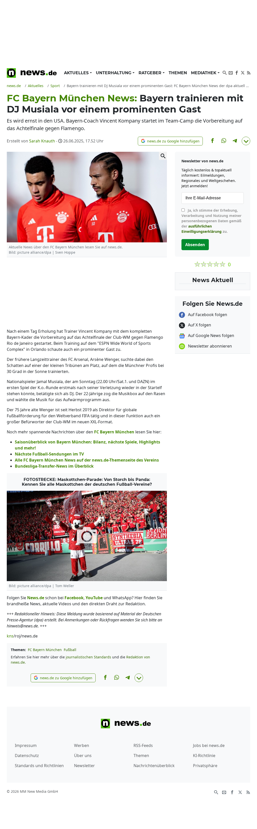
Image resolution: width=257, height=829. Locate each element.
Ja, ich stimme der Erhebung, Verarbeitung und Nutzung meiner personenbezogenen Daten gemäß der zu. (211, 221)
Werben (81, 745)
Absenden (195, 244)
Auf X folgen (199, 325)
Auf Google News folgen (210, 335)
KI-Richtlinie (204, 755)
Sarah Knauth (42, 141)
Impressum (26, 745)
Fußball (70, 649)
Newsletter (84, 765)
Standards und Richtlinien (39, 765)
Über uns (83, 755)
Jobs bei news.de (209, 745)
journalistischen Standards (88, 657)
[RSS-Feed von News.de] (249, 72)
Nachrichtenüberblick (154, 765)
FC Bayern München (45, 649)
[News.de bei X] (243, 72)
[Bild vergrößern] (163, 156)
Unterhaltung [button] (114, 72)
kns (10, 636)
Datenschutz (27, 755)
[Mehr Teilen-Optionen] (246, 141)
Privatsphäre (205, 765)
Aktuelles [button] (77, 72)
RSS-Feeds (143, 745)
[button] (170, 141)
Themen (178, 72)
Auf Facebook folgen (207, 314)
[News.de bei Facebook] (237, 72)
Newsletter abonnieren (209, 346)
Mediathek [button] (204, 72)
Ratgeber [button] (151, 72)
